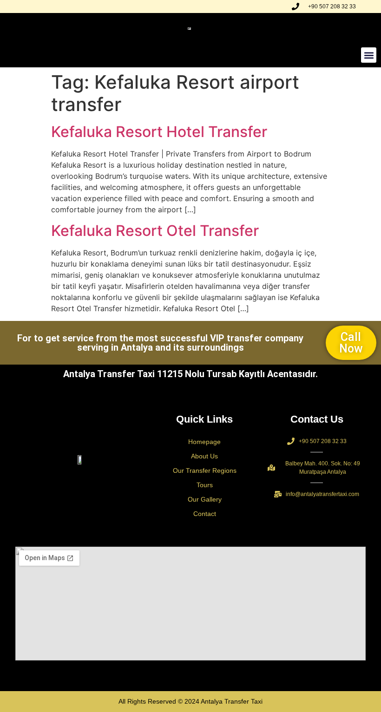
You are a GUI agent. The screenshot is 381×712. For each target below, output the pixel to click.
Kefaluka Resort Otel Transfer (155, 231)
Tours (205, 485)
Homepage (204, 441)
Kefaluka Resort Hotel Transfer (159, 132)
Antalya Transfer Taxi (232, 701)
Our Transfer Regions (204, 470)
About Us (204, 456)
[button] (368, 55)
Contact (204, 513)
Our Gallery (205, 499)
